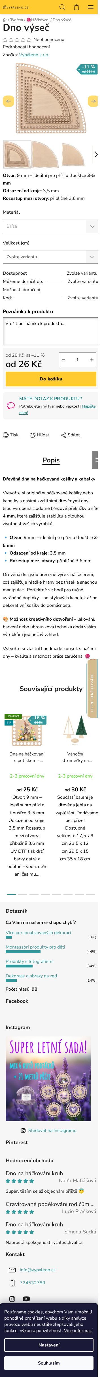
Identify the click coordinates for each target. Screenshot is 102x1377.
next (96, 754)
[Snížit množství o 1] (63, 360)
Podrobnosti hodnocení (26, 47)
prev (5, 754)
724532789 (32, 1283)
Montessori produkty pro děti (35, 947)
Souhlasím (49, 1363)
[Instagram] (12, 1298)
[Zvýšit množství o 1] (92, 360)
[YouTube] (26, 1298)
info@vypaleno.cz (37, 1270)
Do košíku (51, 379)
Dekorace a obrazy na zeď (31, 976)
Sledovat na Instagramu (52, 1130)
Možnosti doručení (21, 290)
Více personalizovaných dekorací (38, 933)
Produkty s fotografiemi (30, 961)
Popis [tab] (51, 460)
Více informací (78, 1331)
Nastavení (49, 1345)
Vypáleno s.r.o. (34, 55)
